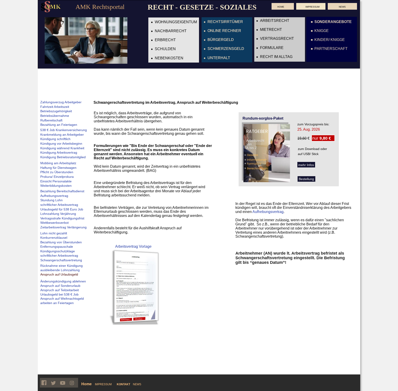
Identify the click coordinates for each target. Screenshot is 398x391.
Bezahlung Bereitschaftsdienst (62, 191)
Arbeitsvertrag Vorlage (133, 246)
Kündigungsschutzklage (57, 251)
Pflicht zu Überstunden (56, 172)
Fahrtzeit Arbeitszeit (54, 107)
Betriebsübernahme (54, 116)
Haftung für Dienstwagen (58, 168)
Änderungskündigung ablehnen (63, 281)
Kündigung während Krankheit (62, 148)
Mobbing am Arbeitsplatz (58, 163)
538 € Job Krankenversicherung (63, 130)
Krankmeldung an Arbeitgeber (62, 134)
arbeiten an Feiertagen (57, 303)
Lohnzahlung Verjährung (58, 214)
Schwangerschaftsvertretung (61, 260)
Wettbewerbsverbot (54, 222)
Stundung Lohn (51, 200)
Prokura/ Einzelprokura (57, 176)
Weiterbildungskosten (56, 185)
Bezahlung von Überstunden (61, 242)
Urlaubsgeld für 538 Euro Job (61, 209)
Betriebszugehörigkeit (56, 111)
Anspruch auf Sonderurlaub (60, 286)
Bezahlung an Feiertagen (58, 124)
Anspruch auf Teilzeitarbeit (59, 290)
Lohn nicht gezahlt (53, 233)
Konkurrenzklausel (53, 237)
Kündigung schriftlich (55, 139)
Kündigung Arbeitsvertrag (58, 152)
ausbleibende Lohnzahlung (60, 270)
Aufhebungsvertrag (268, 212)
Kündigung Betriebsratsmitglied (63, 157)
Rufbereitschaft (51, 120)
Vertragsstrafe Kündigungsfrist (62, 218)
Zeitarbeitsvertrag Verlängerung (63, 227)
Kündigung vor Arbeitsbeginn (61, 143)
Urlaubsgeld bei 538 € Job (59, 294)
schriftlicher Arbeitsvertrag (59, 205)
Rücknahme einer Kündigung (61, 265)
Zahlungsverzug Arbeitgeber (61, 102)
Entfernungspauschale (56, 246)
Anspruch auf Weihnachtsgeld (62, 298)
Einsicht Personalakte (56, 181)
